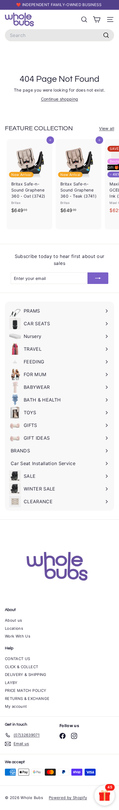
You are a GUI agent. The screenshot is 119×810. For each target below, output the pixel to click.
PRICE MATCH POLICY (25, 690)
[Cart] (96, 19)
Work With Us (17, 636)
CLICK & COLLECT (21, 666)
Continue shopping (59, 98)
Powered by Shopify (68, 797)
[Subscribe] (98, 278)
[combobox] (59, 35)
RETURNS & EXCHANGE (27, 698)
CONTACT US (17, 658)
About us (13, 620)
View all (106, 128)
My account (16, 706)
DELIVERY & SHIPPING (26, 674)
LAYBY (11, 682)
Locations (14, 628)
